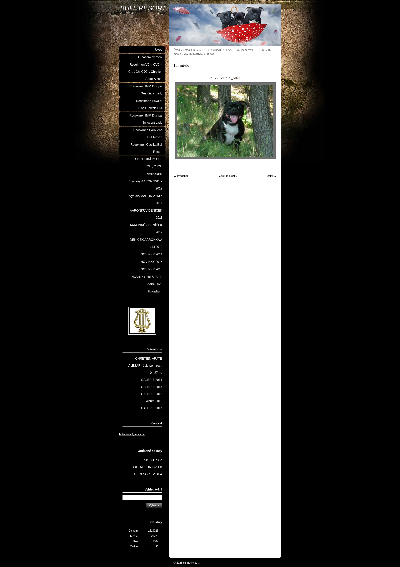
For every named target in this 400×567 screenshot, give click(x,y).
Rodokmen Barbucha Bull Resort (147, 133)
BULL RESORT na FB (147, 467)
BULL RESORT (143, 8)
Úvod (177, 49)
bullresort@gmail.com (132, 434)
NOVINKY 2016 (151, 269)
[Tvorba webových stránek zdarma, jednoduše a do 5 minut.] (199, 563)
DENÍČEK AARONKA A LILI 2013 (146, 243)
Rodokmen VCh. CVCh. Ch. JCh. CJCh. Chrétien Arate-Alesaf (145, 71)
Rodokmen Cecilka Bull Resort (146, 148)
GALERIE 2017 (151, 408)
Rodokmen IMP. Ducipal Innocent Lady (145, 119)
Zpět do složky (228, 175)
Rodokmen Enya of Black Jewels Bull (149, 104)
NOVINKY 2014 (151, 254)
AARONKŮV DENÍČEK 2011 (146, 214)
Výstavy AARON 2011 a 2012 (145, 185)
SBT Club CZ (153, 460)
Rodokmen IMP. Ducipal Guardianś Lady (145, 90)
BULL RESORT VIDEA (146, 474)
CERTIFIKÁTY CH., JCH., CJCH (148, 163)
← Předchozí (181, 175)
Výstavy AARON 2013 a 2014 (145, 199)
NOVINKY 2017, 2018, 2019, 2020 (146, 280)
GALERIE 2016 (151, 394)
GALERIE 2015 (151, 387)
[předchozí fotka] (180, 120)
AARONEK (154, 174)
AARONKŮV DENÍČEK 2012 (146, 228)
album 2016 (154, 401)
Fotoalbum (189, 49)
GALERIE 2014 (151, 379)
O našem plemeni (150, 57)
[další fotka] (270, 120)
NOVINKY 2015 (151, 261)
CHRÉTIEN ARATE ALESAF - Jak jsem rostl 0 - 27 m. (232, 49)
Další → (272, 175)
